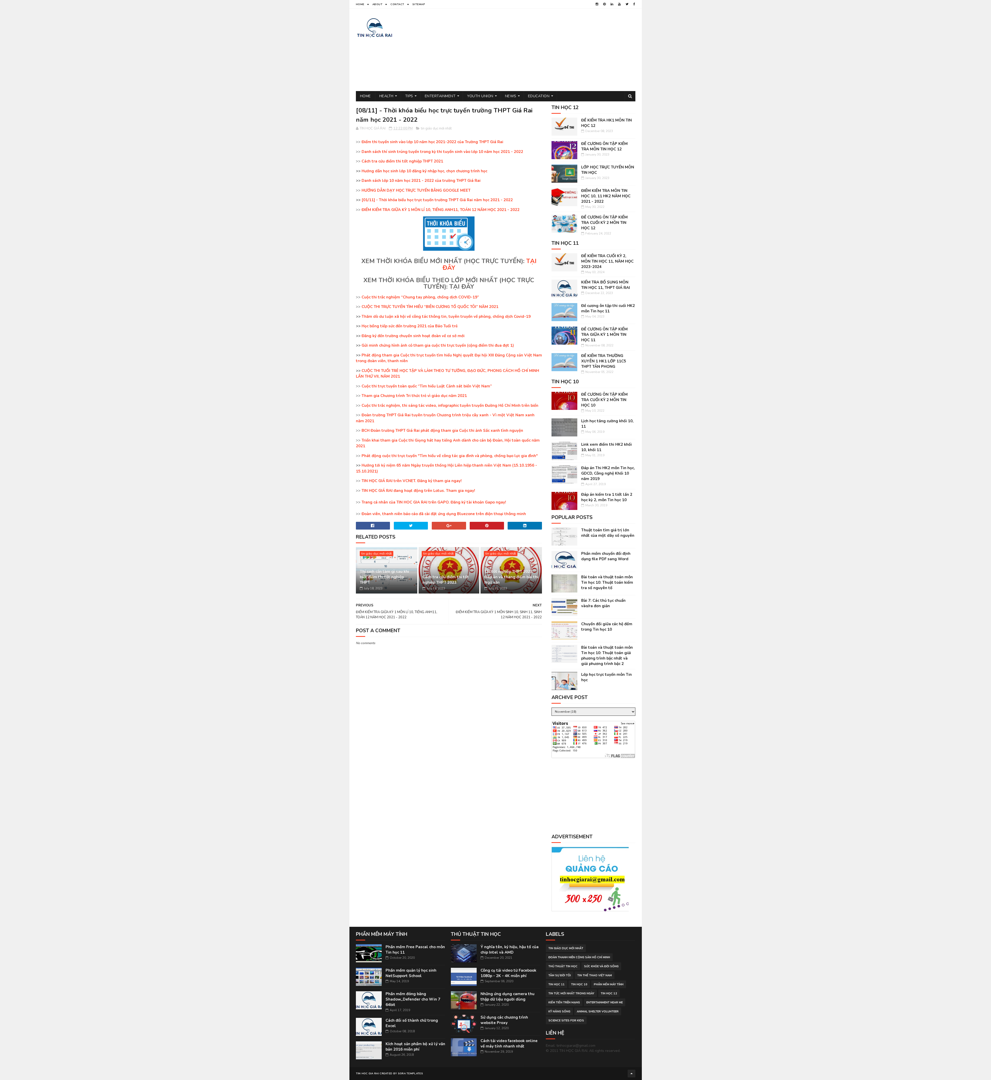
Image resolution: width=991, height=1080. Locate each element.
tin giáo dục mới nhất (436, 128)
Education (539, 96)
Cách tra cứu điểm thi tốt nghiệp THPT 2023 (445, 579)
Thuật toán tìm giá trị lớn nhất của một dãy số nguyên (607, 532)
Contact (397, 4)
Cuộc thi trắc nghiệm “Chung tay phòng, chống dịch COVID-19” (420, 297)
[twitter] (627, 4)
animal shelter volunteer (598, 1011)
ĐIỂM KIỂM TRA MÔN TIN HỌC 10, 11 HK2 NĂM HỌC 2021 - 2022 (605, 196)
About (377, 4)
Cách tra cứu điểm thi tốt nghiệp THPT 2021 (402, 161)
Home (360, 4)
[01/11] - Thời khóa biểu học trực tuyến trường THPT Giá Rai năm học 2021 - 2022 (437, 199)
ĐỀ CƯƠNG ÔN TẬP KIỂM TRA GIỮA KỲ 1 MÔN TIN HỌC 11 (604, 335)
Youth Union (480, 96)
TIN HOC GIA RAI (367, 1073)
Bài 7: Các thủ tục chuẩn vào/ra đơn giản (603, 603)
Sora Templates (410, 1073)
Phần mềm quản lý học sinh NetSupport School (411, 973)
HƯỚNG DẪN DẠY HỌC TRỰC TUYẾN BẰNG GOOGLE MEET (416, 190)
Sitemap (418, 4)
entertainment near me (604, 1002)
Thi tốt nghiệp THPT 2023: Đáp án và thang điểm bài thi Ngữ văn (511, 577)
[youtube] (619, 4)
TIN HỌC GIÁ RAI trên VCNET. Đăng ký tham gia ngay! (412, 480)
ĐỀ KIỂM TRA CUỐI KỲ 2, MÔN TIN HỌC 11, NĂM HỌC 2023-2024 (607, 261)
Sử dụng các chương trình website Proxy (504, 1020)
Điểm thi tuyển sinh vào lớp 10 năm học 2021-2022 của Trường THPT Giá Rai (432, 141)
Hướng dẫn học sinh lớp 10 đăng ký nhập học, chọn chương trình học (424, 171)
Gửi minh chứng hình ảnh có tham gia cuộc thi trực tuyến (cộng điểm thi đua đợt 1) (438, 345)
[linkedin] (612, 4)
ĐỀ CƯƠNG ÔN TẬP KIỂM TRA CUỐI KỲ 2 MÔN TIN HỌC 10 (604, 400)
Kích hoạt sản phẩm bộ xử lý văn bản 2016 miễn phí (415, 1046)
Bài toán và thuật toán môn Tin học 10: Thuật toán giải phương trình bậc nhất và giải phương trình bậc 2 (607, 655)
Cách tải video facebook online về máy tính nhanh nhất (509, 1043)
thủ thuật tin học (563, 966)
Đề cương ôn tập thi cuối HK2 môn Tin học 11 (608, 308)
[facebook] (634, 4)
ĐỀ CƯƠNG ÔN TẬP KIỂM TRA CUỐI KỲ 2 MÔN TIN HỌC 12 (604, 223)
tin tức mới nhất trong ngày (571, 993)
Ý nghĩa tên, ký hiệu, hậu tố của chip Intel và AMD (510, 949)
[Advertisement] (541, 50)
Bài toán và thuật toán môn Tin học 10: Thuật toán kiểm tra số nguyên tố (607, 582)
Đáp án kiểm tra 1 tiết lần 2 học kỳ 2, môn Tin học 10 (606, 497)
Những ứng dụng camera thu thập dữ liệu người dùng (507, 996)
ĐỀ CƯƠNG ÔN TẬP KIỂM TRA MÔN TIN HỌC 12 (604, 146)
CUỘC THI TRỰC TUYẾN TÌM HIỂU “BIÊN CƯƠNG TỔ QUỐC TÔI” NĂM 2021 (430, 306)
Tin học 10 (579, 984)
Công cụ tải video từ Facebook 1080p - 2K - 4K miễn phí (508, 973)
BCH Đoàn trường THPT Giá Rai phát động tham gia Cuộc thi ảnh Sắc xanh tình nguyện (442, 430)
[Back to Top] (631, 1073)
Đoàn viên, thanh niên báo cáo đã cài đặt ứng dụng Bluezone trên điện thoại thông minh (444, 513)
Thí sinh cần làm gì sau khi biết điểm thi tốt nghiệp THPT (384, 577)
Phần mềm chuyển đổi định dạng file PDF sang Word (605, 556)
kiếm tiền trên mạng (564, 1002)
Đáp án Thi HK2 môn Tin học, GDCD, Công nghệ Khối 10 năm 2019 (608, 473)
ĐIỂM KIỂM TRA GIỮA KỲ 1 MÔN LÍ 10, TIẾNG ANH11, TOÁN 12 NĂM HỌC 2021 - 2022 (441, 209)
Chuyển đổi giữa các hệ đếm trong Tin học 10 (606, 626)
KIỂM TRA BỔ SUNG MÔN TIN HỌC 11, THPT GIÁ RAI (605, 285)
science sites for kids (566, 1020)
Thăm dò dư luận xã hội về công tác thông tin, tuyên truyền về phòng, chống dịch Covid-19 (446, 316)
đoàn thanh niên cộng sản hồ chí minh (579, 957)
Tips (409, 96)
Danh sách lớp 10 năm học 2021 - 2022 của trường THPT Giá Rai (421, 180)
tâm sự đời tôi (559, 975)
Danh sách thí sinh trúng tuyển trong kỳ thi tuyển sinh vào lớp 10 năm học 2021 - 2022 (442, 151)
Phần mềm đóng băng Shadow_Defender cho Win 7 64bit (413, 999)
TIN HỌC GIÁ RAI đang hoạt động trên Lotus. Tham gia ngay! (418, 490)
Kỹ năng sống (559, 1011)
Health (386, 96)
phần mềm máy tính (609, 984)
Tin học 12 (609, 993)
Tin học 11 (556, 984)
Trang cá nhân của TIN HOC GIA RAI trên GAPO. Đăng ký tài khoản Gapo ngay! (434, 502)
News (510, 96)
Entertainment (440, 96)
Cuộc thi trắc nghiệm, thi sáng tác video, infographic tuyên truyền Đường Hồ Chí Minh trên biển (450, 405)
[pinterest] (604, 4)
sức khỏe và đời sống (601, 966)
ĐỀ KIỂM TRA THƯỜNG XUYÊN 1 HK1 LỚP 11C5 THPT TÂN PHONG (603, 361)
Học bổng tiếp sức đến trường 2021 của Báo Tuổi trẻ (410, 326)
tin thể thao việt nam (594, 975)
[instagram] (597, 4)
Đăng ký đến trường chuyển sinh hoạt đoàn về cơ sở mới (413, 335)
